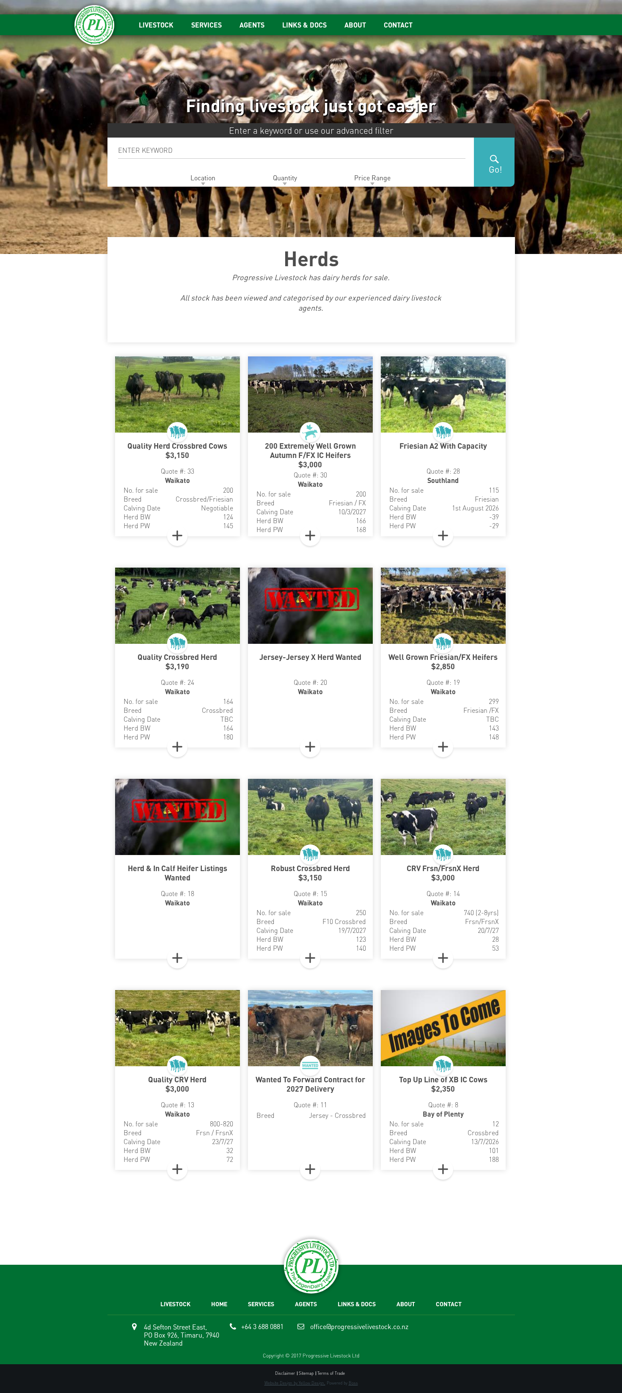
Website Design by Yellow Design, (294, 1382)
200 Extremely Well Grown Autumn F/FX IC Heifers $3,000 (310, 455)
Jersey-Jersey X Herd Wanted (310, 657)
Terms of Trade (331, 1373)
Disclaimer (285, 1373)
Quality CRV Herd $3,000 (177, 1084)
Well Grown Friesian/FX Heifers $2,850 (443, 661)
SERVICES (206, 25)
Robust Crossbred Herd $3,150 (310, 872)
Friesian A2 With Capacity (443, 445)
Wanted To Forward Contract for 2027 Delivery (310, 1084)
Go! (495, 169)
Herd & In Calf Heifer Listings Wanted (177, 872)
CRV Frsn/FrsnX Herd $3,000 (443, 872)
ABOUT (355, 25)
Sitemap (306, 1373)
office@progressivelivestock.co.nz (359, 1326)
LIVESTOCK (156, 25)
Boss (353, 1382)
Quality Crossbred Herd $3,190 (177, 661)
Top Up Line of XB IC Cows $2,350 (443, 1084)
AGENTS (251, 25)
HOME (219, 1303)
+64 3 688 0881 (262, 1326)
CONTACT (398, 25)
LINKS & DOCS (304, 25)
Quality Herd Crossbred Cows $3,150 (177, 450)
